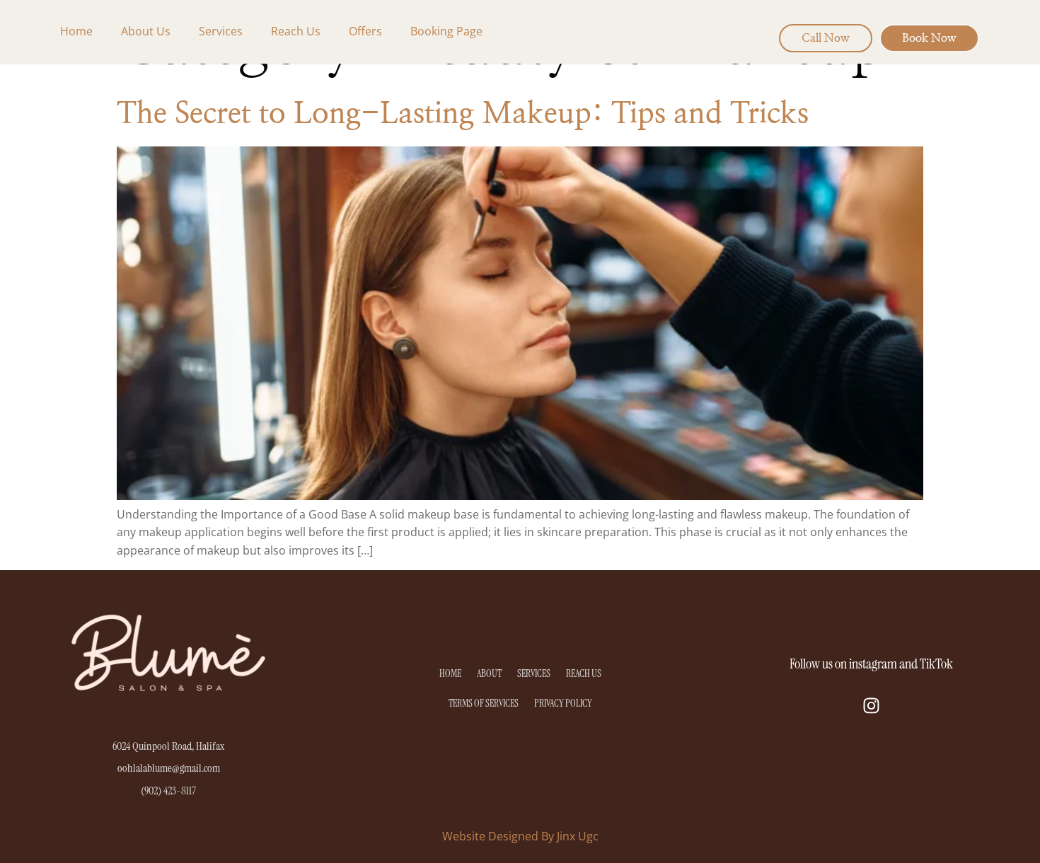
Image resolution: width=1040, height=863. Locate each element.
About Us (146, 31)
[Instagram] (871, 705)
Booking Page (446, 31)
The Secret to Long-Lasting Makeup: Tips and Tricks (463, 114)
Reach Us (295, 31)
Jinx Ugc (578, 836)
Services (221, 31)
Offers (365, 31)
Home (76, 31)
